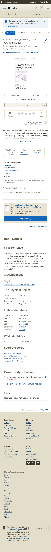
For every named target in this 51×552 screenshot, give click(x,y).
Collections (30, 433)
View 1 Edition (22, 33)
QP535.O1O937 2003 (27, 285)
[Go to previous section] (3, 33)
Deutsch (7, 480)
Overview (10, 33)
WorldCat (7, 165)
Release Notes (31, 459)
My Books (12, 14)
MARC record (22, 356)
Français (7, 488)
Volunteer (7, 425)
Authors (29, 428)
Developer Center (10, 449)
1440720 (22, 330)
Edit (46, 123)
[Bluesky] (28, 463)
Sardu (6, 506)
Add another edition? (38, 226)
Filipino (6, 517)
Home (28, 423)
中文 (5, 514)
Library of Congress (10, 356)
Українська (8, 512)
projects (24, 536)
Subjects (29, 431)
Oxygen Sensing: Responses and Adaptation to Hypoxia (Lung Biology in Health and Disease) (27, 207)
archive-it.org (24, 540)
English (37, 152)
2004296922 (23, 324)
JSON (46, 410)
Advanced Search (32, 436)
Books (28, 425)
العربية (6, 475)
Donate (32, 2)
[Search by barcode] (41, 7)
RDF (41, 410)
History (40, 124)
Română (7, 504)
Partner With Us (10, 428)
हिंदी (5, 490)
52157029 (22, 327)
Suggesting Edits (32, 454)
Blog (5, 433)
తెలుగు (6, 509)
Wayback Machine (22, 538)
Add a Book (30, 457)
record (20, 358)
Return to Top (31, 438)
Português (8, 501)
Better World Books (11, 170)
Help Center (30, 449)
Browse (37, 14)
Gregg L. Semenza (30, 52)
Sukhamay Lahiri (12, 52)
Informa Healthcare (24, 153)
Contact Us (30, 451)
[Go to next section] (48, 33)
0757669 (44, 528)
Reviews (42, 33)
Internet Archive (9, 353)
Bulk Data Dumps (10, 454)
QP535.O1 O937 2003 (11, 285)
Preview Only (25, 219)
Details (33, 33)
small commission (11, 182)
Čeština (7, 477)
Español (7, 485)
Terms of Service (10, 436)
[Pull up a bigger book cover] (25, 91)
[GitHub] (38, 463)
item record (19, 353)
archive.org (11, 540)
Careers (7, 431)
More (8, 177)
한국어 (6, 498)
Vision (6, 423)
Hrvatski (7, 493)
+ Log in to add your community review (23, 384)
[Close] (44, 21)
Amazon (7, 174)
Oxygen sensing (22, 39)
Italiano (6, 496)
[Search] (36, 7)
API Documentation (11, 451)
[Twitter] (33, 463)
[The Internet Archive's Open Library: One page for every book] (11, 7)
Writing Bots (8, 457)
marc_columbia (9, 361)
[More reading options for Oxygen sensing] (44, 105)
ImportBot (39, 122)
